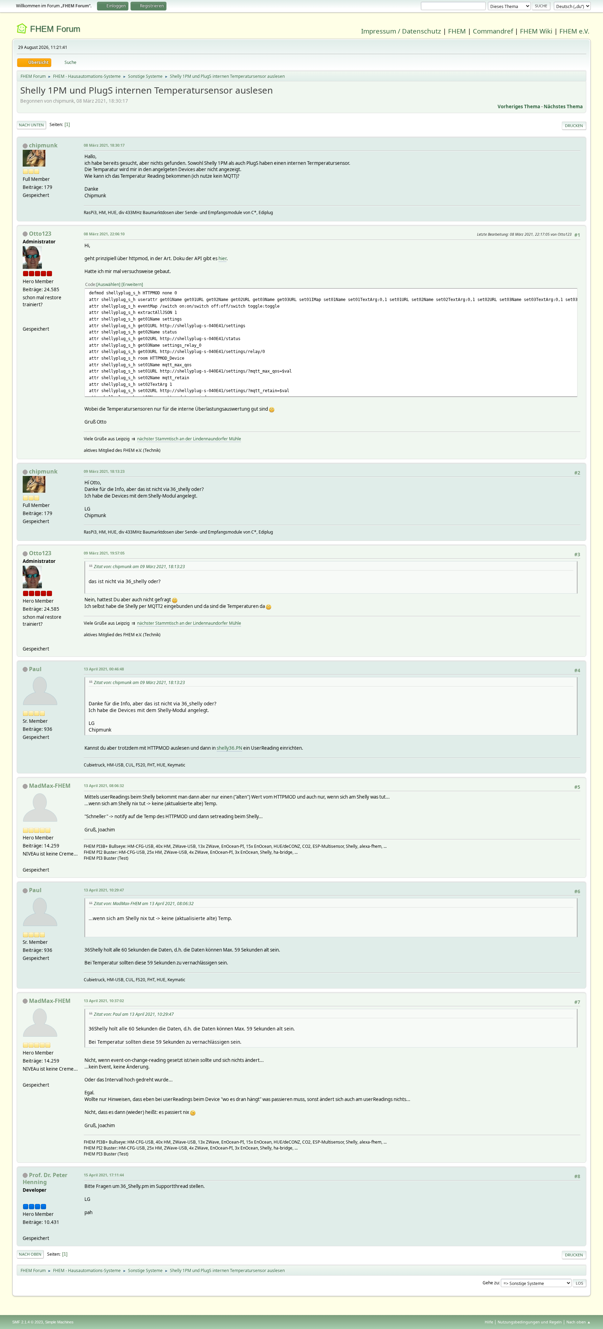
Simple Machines (59, 1322)
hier (222, 258)
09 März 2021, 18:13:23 (104, 471)
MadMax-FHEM (49, 786)
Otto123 (40, 233)
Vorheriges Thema (519, 106)
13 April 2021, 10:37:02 (104, 1000)
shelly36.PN (229, 748)
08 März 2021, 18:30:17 (104, 145)
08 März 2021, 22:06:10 (104, 233)
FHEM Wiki (536, 31)
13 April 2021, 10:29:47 (104, 890)
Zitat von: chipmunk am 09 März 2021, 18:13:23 (139, 567)
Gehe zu (491, 1283)
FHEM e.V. (574, 31)
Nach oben (30, 1254)
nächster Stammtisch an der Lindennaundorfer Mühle (189, 439)
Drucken (574, 125)
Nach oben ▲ (578, 1321)
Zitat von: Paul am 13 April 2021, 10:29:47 (134, 1014)
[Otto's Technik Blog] (25, 320)
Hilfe (489, 1321)
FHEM (457, 31)
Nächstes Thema (563, 106)
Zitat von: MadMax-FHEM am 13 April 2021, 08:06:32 (144, 903)
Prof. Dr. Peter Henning (45, 1178)
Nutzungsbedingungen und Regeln (530, 1321)
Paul (35, 669)
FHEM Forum (55, 29)
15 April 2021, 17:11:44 (104, 1174)
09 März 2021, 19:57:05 (104, 553)
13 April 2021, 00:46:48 (104, 668)
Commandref (493, 31)
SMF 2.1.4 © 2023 (27, 1322)
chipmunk (43, 145)
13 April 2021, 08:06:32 (104, 785)
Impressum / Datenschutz (401, 31)
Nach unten (31, 124)
